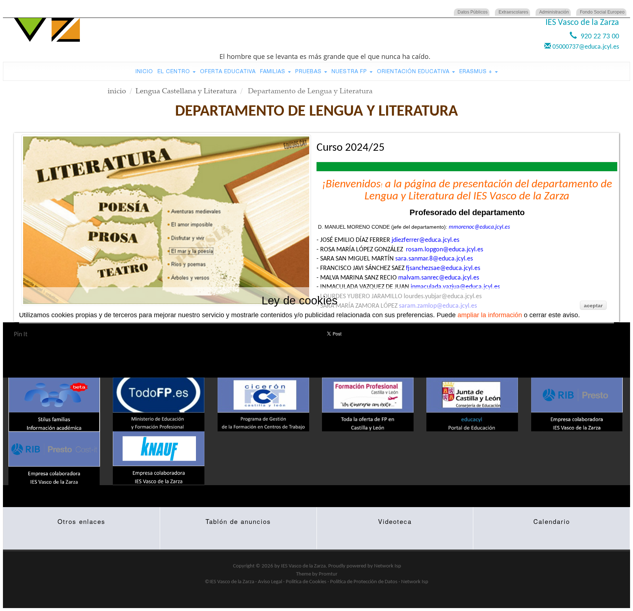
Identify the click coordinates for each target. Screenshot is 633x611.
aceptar (593, 305)
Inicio (144, 71)
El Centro (175, 71)
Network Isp (387, 566)
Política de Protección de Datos (363, 582)
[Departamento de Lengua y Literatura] (166, 220)
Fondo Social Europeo (602, 12)
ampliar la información (490, 315)
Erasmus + (476, 71)
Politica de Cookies (306, 582)
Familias (273, 71)
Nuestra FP (350, 71)
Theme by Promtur (316, 574)
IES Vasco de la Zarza (303, 566)
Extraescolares (513, 12)
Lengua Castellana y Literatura (186, 90)
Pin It (20, 334)
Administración (554, 12)
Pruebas (309, 71)
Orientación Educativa (414, 71)
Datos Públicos (473, 12)
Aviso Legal (270, 582)
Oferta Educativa (228, 71)
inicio (117, 90)
